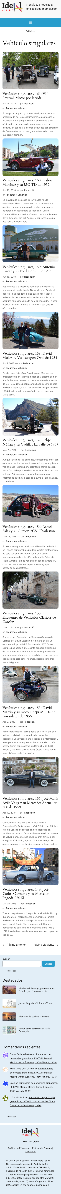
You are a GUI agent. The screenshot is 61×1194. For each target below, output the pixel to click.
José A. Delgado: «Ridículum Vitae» (35, 1003)
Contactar (30, 1151)
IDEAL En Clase (31, 1141)
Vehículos (22, 108)
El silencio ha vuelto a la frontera (34, 1016)
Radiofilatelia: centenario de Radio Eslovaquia (34, 1030)
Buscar (6, 958)
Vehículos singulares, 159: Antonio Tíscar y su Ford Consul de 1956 (29, 269)
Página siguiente (45, 944)
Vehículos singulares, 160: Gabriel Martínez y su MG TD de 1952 (28, 182)
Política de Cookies (42, 1148)
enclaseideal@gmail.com (41, 8)
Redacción (29, 103)
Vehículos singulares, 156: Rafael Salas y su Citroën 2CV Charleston (29, 529)
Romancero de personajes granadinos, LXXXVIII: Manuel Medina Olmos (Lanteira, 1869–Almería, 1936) (33, 1058)
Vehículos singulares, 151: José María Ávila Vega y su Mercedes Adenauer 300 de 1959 (30, 802)
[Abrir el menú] (30, 22)
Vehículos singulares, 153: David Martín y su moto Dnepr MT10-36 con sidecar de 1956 (29, 712)
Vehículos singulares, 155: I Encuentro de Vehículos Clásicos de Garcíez (29, 617)
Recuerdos (11, 108)
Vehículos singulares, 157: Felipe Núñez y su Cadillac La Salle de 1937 (30, 442)
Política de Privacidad (19, 1148)
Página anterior (14, 944)
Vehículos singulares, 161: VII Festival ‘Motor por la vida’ (25, 96)
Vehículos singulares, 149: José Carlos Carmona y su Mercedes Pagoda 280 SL (26, 893)
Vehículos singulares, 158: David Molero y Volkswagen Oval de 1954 (30, 355)
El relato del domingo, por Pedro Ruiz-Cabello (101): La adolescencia (37, 990)
